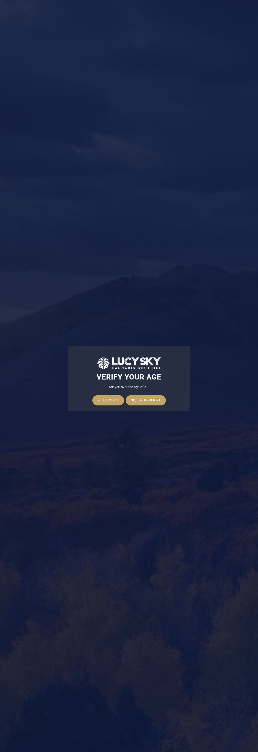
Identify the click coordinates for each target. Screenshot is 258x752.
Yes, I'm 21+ (108, 400)
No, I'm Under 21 (146, 400)
